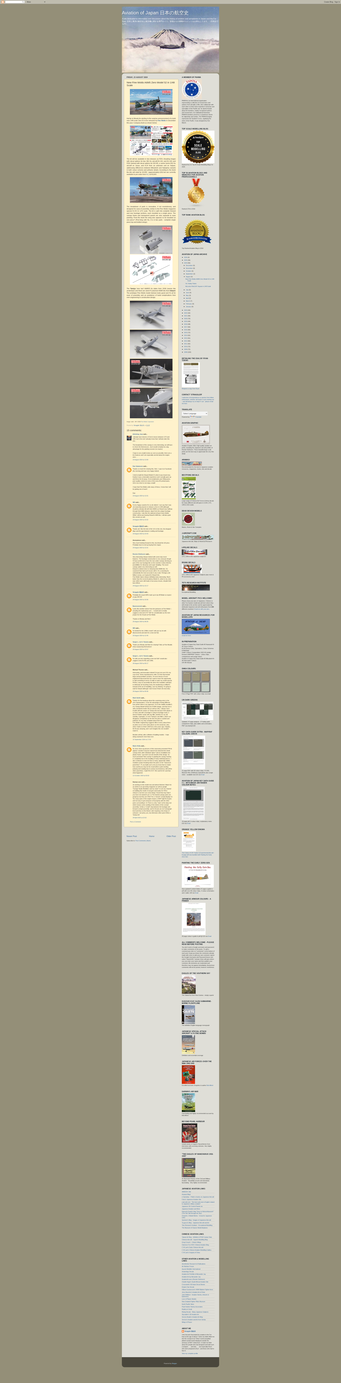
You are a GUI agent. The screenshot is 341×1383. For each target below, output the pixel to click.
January (189, 306)
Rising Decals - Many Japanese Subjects (195, 1312)
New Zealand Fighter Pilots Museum (193, 1301)
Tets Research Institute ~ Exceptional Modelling (197, 1225)
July (187, 290)
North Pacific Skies (188, 1304)
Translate (198, 417)
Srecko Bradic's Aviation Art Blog (192, 1317)
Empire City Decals (188, 1287)
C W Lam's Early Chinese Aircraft (192, 1247)
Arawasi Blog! (186, 1194)
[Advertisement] (175, 831)
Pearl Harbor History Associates (192, 1307)
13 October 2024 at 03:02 (141, 775)
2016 (186, 330)
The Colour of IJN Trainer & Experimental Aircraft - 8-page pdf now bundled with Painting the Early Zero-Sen (198, 855)
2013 (186, 338)
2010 (186, 346)
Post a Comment (135, 822)
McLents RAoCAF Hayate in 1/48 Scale (198, 286)
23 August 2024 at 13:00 (140, 459)
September (189, 274)
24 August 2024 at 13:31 (140, 547)
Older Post (171, 836)
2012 (186, 341)
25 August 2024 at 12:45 (140, 635)
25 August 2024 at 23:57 (140, 649)
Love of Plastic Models (189, 1299)
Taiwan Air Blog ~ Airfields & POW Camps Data (197, 1237)
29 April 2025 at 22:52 (140, 817)
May (187, 295)
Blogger (174, 1363)
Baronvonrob (137, 606)
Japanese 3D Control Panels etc (192, 1206)
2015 (186, 332)
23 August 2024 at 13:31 (140, 496)
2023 (186, 310)
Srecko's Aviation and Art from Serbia (194, 1319)
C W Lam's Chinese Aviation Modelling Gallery (196, 1250)
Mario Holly (137, 746)
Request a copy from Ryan (190, 388)
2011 (186, 344)
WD (134, 628)
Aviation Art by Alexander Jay (191, 1277)
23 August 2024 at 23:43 (140, 533)
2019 (186, 321)
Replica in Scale (187, 1309)
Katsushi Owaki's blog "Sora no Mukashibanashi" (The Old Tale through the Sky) (198, 1212)
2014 (186, 335)
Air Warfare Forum (188, 1266)
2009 (186, 349)
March (188, 301)
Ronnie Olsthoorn (139, 554)
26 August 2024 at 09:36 (140, 691)
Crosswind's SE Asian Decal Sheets (193, 1284)
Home (151, 836)
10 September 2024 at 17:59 (142, 739)
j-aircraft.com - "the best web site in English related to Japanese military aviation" (198, 1203)
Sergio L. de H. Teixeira (141, 642)
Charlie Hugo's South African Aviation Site (195, 1282)
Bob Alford (210, 1085)
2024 (186, 263)
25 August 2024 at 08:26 (140, 621)
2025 (186, 260)
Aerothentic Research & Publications (193, 1264)
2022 (186, 313)
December (189, 265)
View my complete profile (190, 1353)
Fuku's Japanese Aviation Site (191, 1199)
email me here (186, 635)
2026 (186, 257)
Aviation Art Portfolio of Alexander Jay (194, 1274)
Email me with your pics (201, 609)
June (187, 292)
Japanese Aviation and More (191, 1209)
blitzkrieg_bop (138, 434)
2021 (186, 316)
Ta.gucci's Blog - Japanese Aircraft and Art (195, 1223)
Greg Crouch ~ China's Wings (191, 1242)
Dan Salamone (138, 466)
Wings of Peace (187, 1322)
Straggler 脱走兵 (138, 526)
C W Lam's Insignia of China (191, 1252)
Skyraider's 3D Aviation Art (190, 1314)
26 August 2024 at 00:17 (140, 663)
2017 (186, 327)
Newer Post (132, 836)
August (188, 276)
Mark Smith (137, 698)
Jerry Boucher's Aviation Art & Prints (193, 1292)
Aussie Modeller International (191, 1269)
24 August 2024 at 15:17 (140, 586)
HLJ (147, 174)
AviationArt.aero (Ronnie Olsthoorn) (193, 1279)
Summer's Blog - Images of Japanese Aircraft (196, 1220)
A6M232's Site (186, 1192)
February (189, 304)
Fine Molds (162, 121)
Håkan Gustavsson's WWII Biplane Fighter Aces (197, 1289)
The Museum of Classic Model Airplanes (195, 1228)
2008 (186, 352)
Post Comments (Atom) (143, 840)
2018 (186, 324)
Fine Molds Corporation (147, 421)
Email (202, 774)
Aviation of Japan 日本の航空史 (155, 12)
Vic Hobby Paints (190, 283)
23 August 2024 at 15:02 (140, 520)
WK (134, 502)
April (187, 298)
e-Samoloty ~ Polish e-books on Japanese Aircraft (198, 1197)
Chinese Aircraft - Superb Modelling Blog (195, 1239)
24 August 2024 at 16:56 (140, 599)
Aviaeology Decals (188, 1271)
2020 (186, 318)
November (189, 268)
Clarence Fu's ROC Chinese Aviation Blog (195, 1245)
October (189, 271)
